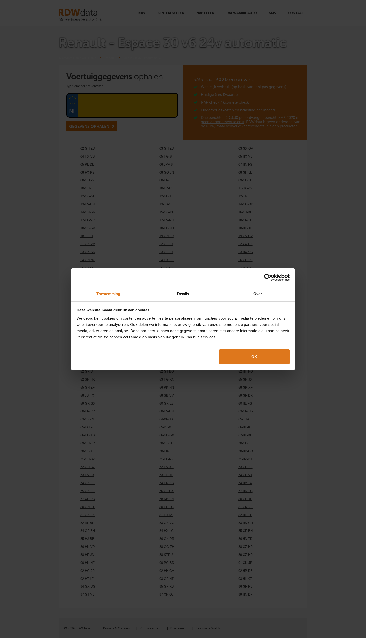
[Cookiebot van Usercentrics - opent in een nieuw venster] (268, 277)
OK (254, 357)
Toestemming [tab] (108, 294)
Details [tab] (183, 294)
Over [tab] (257, 294)
